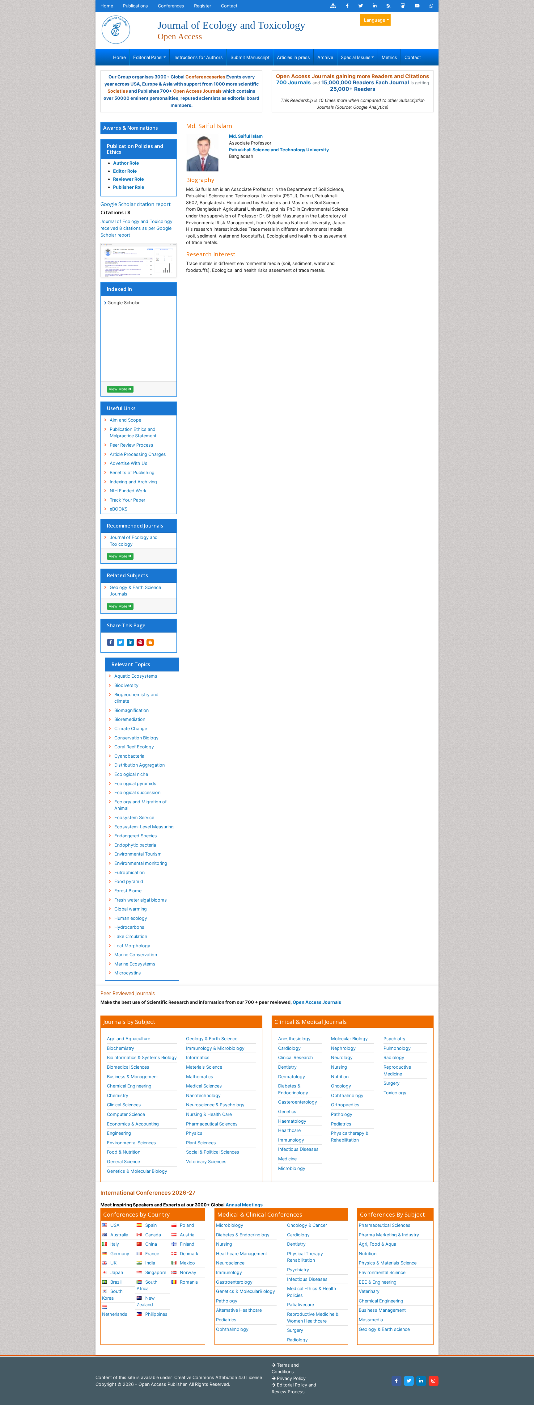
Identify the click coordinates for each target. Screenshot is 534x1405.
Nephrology (343, 1048)
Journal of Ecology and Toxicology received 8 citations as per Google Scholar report (136, 228)
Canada (152, 1234)
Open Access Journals (197, 91)
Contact (229, 5)
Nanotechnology (203, 1095)
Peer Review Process (131, 445)
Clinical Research (295, 1057)
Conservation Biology (136, 737)
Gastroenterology (234, 1282)
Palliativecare (300, 1304)
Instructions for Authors (198, 57)
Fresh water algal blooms (140, 899)
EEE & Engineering (377, 1282)
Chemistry (117, 1095)
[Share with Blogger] (150, 642)
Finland (186, 1244)
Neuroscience (230, 1262)
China (150, 1244)
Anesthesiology (294, 1038)
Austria (186, 1234)
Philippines (155, 1314)
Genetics (287, 1111)
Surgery (392, 1083)
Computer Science (126, 1114)
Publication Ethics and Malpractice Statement (133, 433)
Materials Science (204, 1067)
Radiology (394, 1057)
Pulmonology (397, 1048)
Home (106, 5)
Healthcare (289, 1130)
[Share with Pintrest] (140, 642)
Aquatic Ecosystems (135, 676)
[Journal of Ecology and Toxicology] (115, 29)
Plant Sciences (201, 1142)
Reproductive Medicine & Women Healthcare (312, 1317)
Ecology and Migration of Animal (140, 805)
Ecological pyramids (135, 783)
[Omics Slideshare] (403, 6)
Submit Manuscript (250, 57)
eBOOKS (118, 508)
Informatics (198, 1057)
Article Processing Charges (138, 454)
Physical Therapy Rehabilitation (305, 1257)
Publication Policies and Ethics (135, 149)
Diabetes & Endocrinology (293, 1089)
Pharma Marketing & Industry (389, 1234)
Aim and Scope (125, 420)
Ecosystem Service (134, 817)
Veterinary (369, 1291)
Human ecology (130, 918)
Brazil (115, 1282)
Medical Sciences (204, 1085)
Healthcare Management (241, 1253)
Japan (116, 1272)
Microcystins (127, 972)
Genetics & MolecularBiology (245, 1291)
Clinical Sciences (124, 1104)
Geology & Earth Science (211, 1038)
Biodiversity (126, 685)
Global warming (130, 908)
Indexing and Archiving (133, 481)
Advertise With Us (128, 463)
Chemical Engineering (129, 1085)
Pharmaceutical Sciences (212, 1123)
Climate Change (130, 728)
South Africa (147, 1285)
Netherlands (114, 1314)
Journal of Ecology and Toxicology (134, 541)
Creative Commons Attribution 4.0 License (217, 1377)
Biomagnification (131, 710)
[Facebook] (396, 1381)
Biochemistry (120, 1048)
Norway (187, 1272)
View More (118, 389)
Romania (188, 1282)
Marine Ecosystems (134, 963)
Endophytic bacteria (135, 845)
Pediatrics (341, 1123)
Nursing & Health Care (209, 1114)
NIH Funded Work (128, 490)
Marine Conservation (135, 954)
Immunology (291, 1139)
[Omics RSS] (389, 6)
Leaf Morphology (132, 945)
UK (113, 1262)
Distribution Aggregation (139, 765)
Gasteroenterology (297, 1101)
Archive (325, 57)
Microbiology (291, 1168)
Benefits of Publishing (132, 472)
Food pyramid (128, 881)
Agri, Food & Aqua (377, 1244)
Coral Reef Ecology (134, 746)
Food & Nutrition (123, 1152)
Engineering (119, 1133)
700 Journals (293, 82)
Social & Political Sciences (212, 1152)
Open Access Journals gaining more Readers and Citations (352, 76)
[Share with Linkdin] (130, 642)
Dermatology (291, 1076)
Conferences (171, 5)
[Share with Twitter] (120, 642)
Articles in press (293, 57)
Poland (186, 1225)
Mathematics (199, 1076)
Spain (150, 1225)
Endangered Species (135, 835)
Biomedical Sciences (128, 1067)
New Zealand (146, 1301)
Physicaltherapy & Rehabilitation (349, 1136)
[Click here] (333, 6)
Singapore (155, 1272)
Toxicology (395, 1092)
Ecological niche (131, 774)
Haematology (292, 1121)
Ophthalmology (347, 1095)
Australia (118, 1234)
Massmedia (371, 1319)
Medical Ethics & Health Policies (311, 1292)
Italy (114, 1244)
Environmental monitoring (140, 863)
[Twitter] (409, 1381)
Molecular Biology (349, 1038)
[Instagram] (434, 1381)
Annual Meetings (244, 1204)
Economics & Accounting (133, 1123)
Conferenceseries (205, 76)
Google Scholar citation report (135, 204)
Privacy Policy (291, 1378)
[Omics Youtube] (417, 6)
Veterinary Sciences (206, 1161)
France (151, 1253)
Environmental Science (382, 1272)
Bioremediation (129, 719)
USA (114, 1225)
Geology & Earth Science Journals (135, 591)
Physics (194, 1133)
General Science (123, 1161)
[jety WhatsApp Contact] (432, 6)
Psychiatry (394, 1038)
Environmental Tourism (138, 853)
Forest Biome (128, 890)
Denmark (188, 1253)
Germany (119, 1253)
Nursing (339, 1067)
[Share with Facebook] (110, 642)
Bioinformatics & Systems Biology (142, 1057)
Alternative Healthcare (239, 1310)
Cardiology (289, 1048)
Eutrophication (129, 872)
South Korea (112, 1295)
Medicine (287, 1158)
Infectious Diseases (298, 1149)
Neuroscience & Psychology (215, 1104)
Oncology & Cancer (307, 1225)
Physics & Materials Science (388, 1262)
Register (202, 5)
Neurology (342, 1057)
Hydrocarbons (129, 927)
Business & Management (132, 1076)
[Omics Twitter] (361, 6)
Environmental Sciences (131, 1142)
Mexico (187, 1262)
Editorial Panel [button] (147, 57)
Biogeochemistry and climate (136, 698)
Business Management (382, 1310)
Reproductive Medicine (397, 1070)
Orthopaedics (345, 1104)
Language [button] (374, 20)
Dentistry (287, 1067)
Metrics (389, 57)
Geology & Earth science (384, 1329)
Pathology (341, 1114)
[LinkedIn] (421, 1381)
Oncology (341, 1085)
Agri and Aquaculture (128, 1038)
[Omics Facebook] (347, 6)
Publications (135, 5)
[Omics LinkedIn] (375, 6)
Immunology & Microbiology (215, 1048)
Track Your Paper (127, 500)
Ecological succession (137, 792)
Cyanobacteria (129, 756)
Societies (118, 91)
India (149, 1262)
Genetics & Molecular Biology (137, 1171)
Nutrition (340, 1076)
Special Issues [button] (356, 57)
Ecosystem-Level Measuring (144, 826)
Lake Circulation (130, 936)
